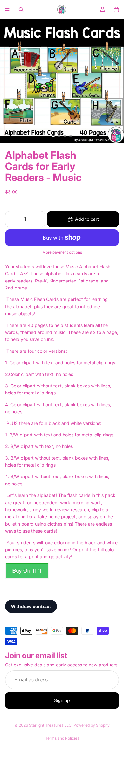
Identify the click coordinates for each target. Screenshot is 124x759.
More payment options (62, 252)
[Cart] (116, 10)
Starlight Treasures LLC (50, 725)
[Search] (21, 10)
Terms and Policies (62, 738)
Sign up (62, 700)
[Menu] (7, 9)
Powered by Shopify (91, 725)
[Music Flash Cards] (27, 571)
